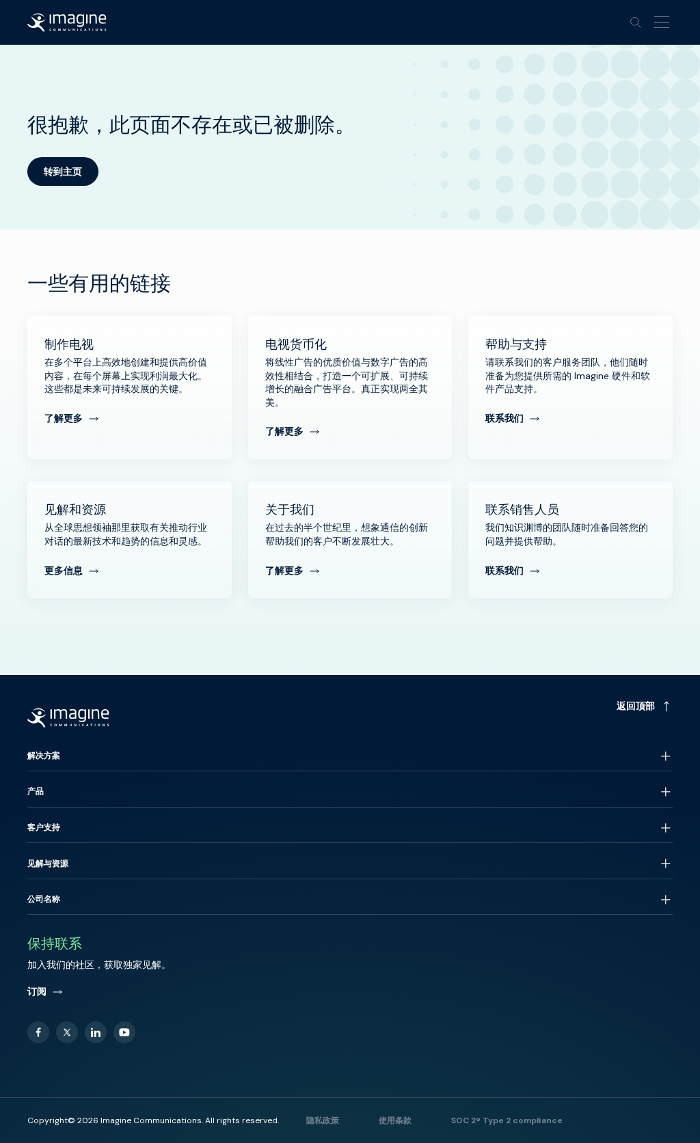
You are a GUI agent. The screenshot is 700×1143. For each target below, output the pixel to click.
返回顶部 (636, 706)
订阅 (36, 991)
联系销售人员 (570, 539)
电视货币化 (350, 387)
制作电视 (129, 387)
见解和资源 (129, 539)
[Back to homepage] (67, 22)
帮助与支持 (570, 387)
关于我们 (350, 539)
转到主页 (63, 171)
